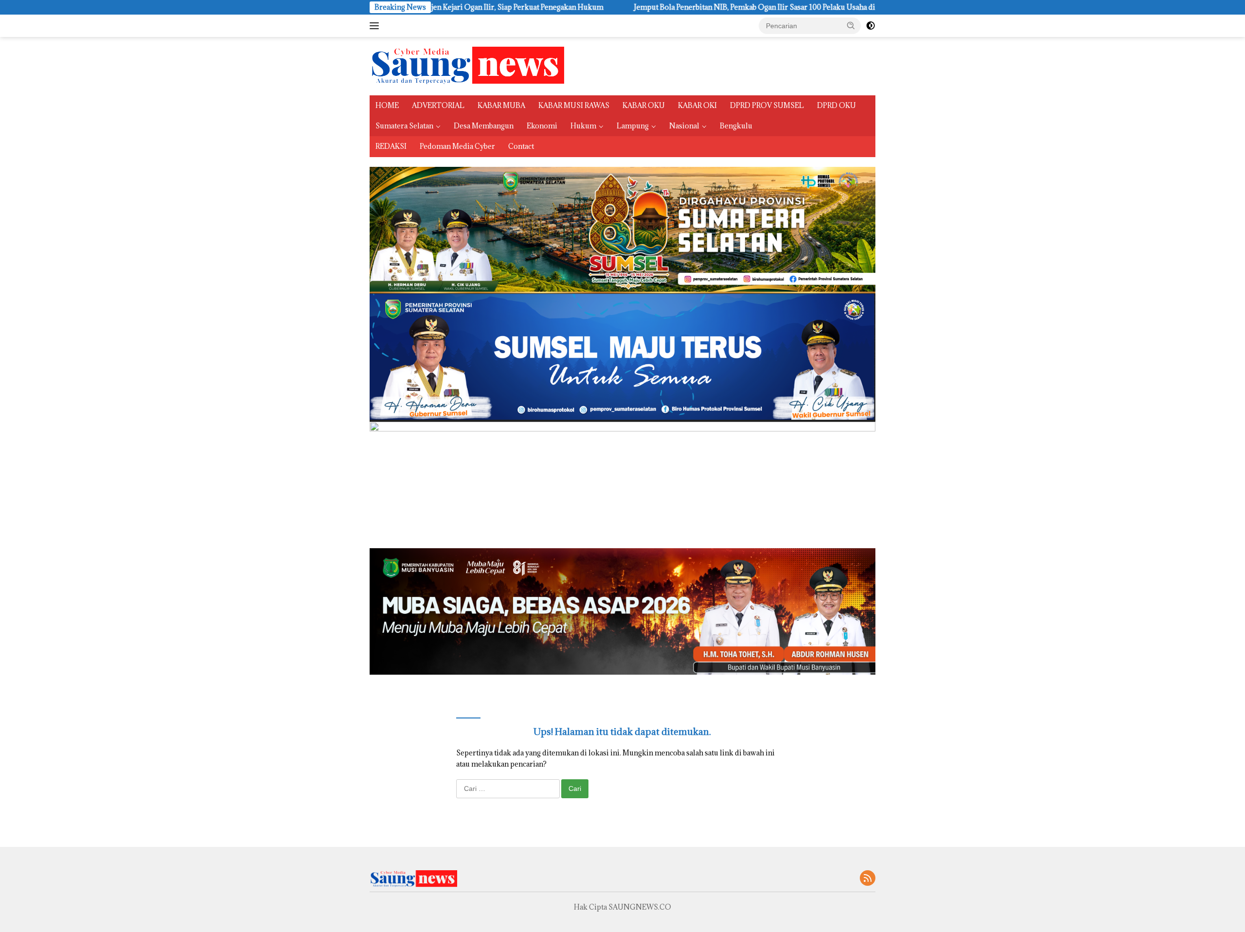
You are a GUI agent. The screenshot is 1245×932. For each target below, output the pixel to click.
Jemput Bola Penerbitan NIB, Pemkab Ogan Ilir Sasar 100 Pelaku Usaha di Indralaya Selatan (676, 7)
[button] (851, 25)
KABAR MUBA (501, 105)
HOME (387, 105)
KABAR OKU (643, 105)
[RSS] (867, 878)
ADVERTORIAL (438, 105)
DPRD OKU (836, 105)
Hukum (583, 125)
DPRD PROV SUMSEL (767, 105)
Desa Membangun (484, 125)
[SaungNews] (467, 65)
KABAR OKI (697, 105)
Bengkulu (736, 125)
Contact (521, 146)
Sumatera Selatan (404, 125)
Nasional (684, 125)
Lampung (633, 125)
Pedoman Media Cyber (457, 146)
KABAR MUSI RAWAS (573, 105)
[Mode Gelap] (870, 26)
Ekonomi (542, 125)
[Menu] (376, 26)
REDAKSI (391, 146)
